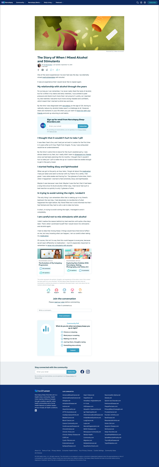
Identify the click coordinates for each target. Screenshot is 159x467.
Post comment (64, 316)
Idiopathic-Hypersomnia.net (92, 409)
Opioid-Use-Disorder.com (113, 400)
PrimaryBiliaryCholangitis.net (114, 409)
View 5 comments (63, 305)
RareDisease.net (110, 417)
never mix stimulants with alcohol (59, 245)
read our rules (59, 302)
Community (20, 2)
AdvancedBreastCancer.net (71, 395)
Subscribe (83, 126)
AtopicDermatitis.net (69, 409)
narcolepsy (66, 106)
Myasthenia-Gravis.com (91, 446)
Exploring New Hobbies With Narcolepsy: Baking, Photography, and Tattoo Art (77, 265)
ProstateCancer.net (111, 412)
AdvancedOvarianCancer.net (71, 398)
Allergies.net (66, 400)
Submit (73, 350)
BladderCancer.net (68, 417)
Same (79, 290)
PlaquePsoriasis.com (111, 406)
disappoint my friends (83, 154)
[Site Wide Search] (137, 2)
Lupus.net (87, 423)
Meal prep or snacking (71, 335)
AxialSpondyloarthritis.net (71, 415)
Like (47, 290)
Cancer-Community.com (70, 423)
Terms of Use (53, 131)
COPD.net (66, 437)
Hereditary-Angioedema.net (92, 400)
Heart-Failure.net (89, 395)
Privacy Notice (82, 129)
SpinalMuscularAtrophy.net (113, 437)
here (53, 285)
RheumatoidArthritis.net (112, 420)
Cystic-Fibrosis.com (69, 440)
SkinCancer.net (109, 429)
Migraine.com (88, 440)
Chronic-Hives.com (69, 432)
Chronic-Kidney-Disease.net (71, 434)
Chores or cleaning (70, 332)
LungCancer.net (88, 420)
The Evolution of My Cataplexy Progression (50, 264)
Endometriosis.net (68, 443)
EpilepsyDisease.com (69, 446)
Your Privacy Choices (85, 450)
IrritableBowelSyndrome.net (92, 417)
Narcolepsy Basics (34, 2)
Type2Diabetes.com (111, 443)
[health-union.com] (42, 391)
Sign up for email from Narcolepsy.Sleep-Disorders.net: (66, 121)
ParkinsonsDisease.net (112, 403)
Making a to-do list (70, 339)
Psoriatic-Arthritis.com (112, 415)
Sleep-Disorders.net (111, 432)
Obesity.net (108, 398)
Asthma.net (66, 406)
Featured (59, 2)
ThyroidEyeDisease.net (112, 440)
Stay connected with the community (51, 367)
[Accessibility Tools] (141, 2)
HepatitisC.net (88, 398)
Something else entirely (72, 345)
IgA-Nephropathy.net (90, 412)
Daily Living (48, 2)
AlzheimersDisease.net (70, 403)
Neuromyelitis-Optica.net (112, 395)
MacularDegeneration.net (91, 426)
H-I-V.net (86, 403)
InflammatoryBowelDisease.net (93, 415)
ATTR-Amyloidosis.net (69, 412)
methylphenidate (48, 77)
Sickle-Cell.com (109, 423)
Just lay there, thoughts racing (75, 342)
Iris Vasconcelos (47, 64)
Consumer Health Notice (70, 450)
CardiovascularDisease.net (71, 426)
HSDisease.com (88, 406)
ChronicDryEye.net (68, 429)
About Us (38, 450)
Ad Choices (38, 453)
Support (56, 290)
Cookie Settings (99, 450)
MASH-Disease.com (90, 429)
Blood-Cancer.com (68, 420)
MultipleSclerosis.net (90, 443)
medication (86, 171)
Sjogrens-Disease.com (112, 426)
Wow (71, 290)
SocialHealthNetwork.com (113, 434)
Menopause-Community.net (92, 432)
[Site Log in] (145, 2)
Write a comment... (45, 310)
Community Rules (110, 450)
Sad (63, 290)
